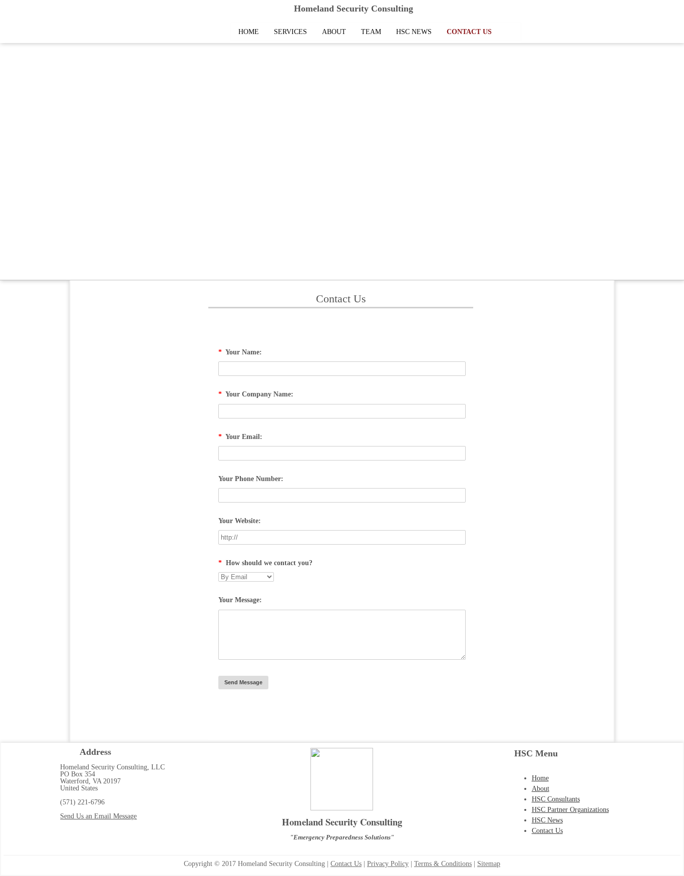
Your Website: (239, 521)
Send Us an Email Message (98, 816)
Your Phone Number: (250, 479)
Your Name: (240, 352)
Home (248, 32)
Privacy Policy (388, 863)
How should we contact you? (265, 563)
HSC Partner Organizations (570, 809)
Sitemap (488, 863)
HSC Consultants (556, 799)
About (334, 32)
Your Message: (240, 600)
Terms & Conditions (443, 863)
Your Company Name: (255, 394)
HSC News (414, 32)
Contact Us (469, 32)
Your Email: (240, 437)
